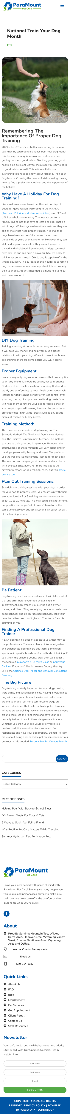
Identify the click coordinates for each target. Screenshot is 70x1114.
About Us (14, 984)
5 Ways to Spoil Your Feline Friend (23, 822)
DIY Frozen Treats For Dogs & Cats (23, 815)
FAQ (11, 989)
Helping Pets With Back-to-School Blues (27, 808)
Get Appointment (19, 1010)
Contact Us (15, 1021)
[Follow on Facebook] (7, 914)
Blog (11, 995)
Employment (16, 1000)
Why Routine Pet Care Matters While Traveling (31, 829)
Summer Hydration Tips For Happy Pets (26, 836)
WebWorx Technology (37, 1110)
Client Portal (16, 1015)
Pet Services (16, 1005)
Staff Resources (18, 1026)
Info (9, 45)
